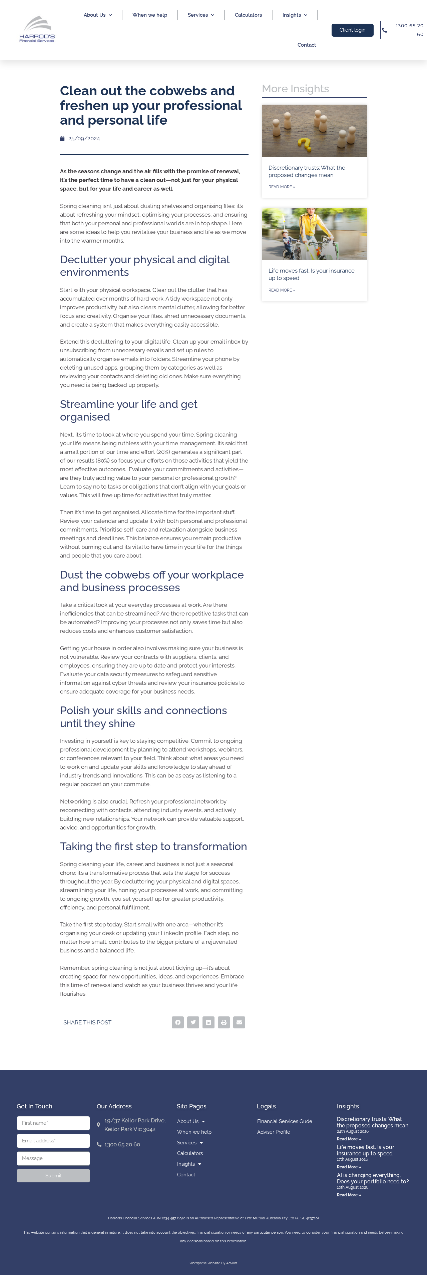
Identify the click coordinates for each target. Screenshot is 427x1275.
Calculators (248, 15)
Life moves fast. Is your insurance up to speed (365, 1150)
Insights (292, 15)
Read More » (282, 187)
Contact (307, 45)
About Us (94, 15)
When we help (149, 15)
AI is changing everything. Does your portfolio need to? (373, 1178)
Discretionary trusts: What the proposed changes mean (372, 1122)
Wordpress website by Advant (213, 1263)
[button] (178, 1022)
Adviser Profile (273, 1132)
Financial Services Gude (284, 1121)
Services (198, 15)
